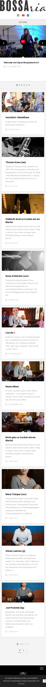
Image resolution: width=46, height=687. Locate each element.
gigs (4, 55)
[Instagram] (18, 15)
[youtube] (23, 15)
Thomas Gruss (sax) (16, 162)
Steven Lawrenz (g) (15, 551)
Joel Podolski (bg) (15, 607)
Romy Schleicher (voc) (17, 276)
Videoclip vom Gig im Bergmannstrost (21, 62)
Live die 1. (11, 332)
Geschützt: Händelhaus (17, 117)
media (6, 109)
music (6, 378)
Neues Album (12, 386)
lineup (6, 154)
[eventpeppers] (28, 15)
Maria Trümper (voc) (16, 494)
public (7, 211)
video (9, 55)
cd (5, 325)
